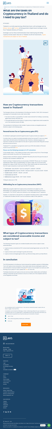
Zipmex (9, 28)
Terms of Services (7, 380)
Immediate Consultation (9, 369)
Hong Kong (5, 404)
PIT (45, 136)
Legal (4, 363)
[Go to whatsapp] (49, 425)
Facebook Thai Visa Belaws (8, 392)
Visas (4, 367)
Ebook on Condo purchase (8, 393)
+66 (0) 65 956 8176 (10, 343)
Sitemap (5, 384)
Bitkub (5, 28)
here (16, 147)
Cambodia (5, 406)
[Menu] (47, 3)
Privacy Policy (6, 382)
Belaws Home (6, 7)
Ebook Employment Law (8, 395)
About (4, 376)
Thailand (12, 7)
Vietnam (5, 407)
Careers (4, 377)
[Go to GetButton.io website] (49, 427)
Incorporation (6, 364)
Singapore (5, 403)
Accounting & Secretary (8, 366)
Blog (15, 7)
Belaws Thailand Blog (7, 390)
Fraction (16, 28)
